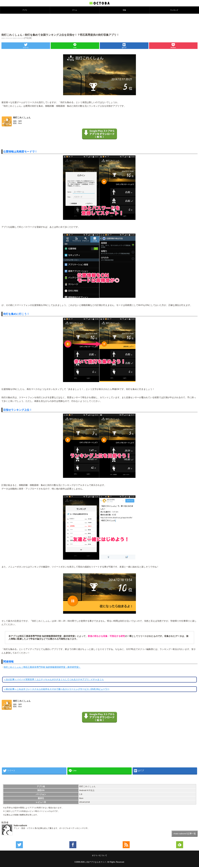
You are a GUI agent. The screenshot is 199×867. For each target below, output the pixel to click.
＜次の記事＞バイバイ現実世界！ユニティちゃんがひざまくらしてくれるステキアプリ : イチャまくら (54, 679)
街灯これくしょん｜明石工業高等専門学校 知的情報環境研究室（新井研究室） (42, 667)
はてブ (124, 47)
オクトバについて (99, 855)
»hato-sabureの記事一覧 (184, 833)
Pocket (173, 47)
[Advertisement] (99, 23)
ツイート (26, 47)
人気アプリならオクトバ (95, 862)
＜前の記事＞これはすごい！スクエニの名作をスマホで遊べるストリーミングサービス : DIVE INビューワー (56, 689)
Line (74, 47)
